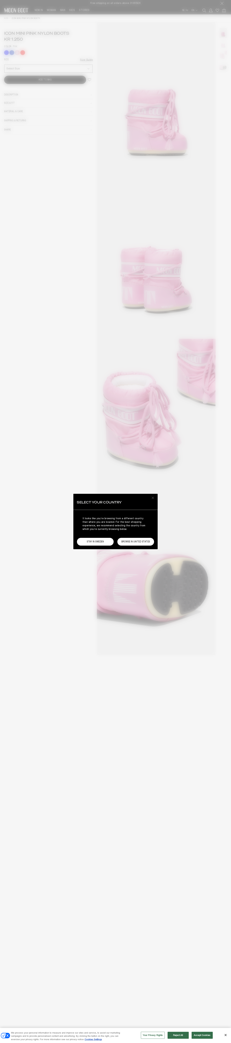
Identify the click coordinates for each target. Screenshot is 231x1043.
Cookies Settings (93, 1039)
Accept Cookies (202, 1035)
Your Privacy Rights (153, 1035)
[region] (115, 1035)
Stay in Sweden (95, 541)
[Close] (225, 1035)
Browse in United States (135, 541)
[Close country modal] (153, 498)
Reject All (178, 1035)
